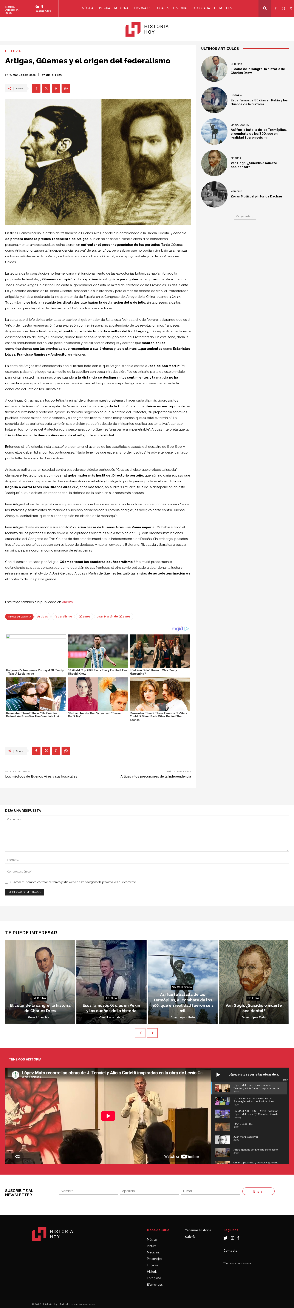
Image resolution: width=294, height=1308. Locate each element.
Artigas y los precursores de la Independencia (156, 776)
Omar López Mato (23, 74)
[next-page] (152, 1033)
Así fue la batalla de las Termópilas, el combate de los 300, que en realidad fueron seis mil (259, 133)
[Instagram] (282, 5)
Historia (180, 8)
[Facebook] (275, 5)
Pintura (103, 8)
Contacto (230, 1250)
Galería (190, 1237)
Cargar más (243, 216)
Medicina (121, 8)
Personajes (142, 8)
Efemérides (223, 8)
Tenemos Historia (198, 1230)
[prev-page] (140, 1033)
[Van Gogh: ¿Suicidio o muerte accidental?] (214, 163)
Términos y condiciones (237, 1263)
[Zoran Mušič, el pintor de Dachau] (214, 194)
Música (87, 8)
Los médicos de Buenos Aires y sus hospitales (41, 776)
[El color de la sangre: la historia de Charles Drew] (214, 69)
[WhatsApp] (66, 88)
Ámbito (67, 602)
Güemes (84, 616)
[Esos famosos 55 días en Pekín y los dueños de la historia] (214, 100)
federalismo (63, 616)
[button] (265, 8)
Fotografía (154, 1278)
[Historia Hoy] (147, 29)
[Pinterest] (56, 88)
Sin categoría (240, 125)
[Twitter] (290, 5)
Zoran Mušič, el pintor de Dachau (256, 196)
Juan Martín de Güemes (113, 616)
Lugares (162, 8)
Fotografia (200, 8)
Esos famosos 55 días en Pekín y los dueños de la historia (259, 102)
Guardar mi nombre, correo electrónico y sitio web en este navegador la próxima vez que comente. (73, 882)
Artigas (42, 616)
